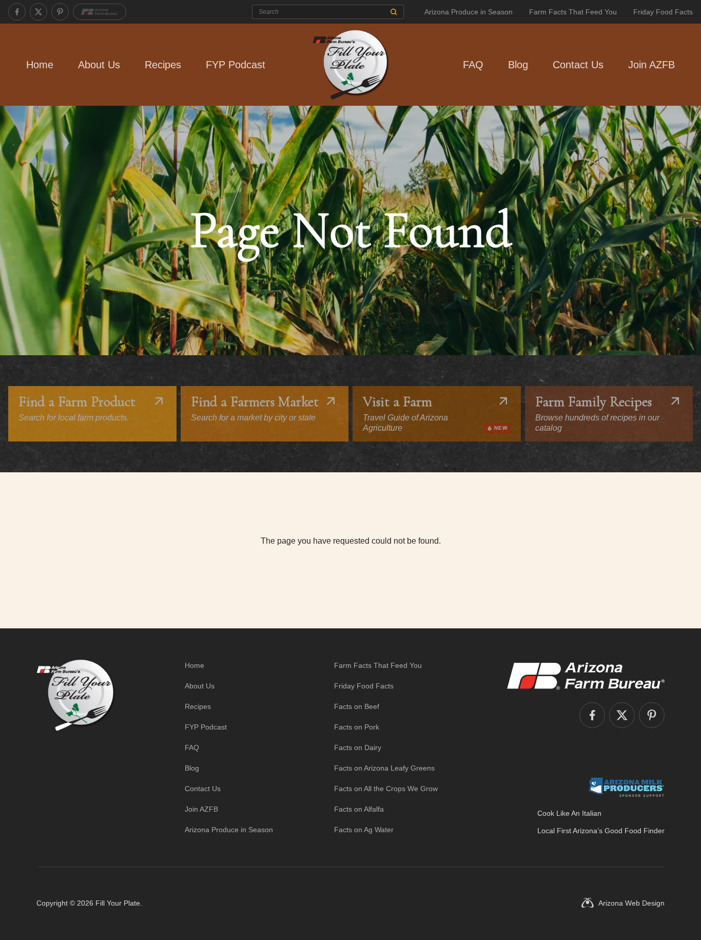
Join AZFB (651, 64)
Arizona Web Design (631, 903)
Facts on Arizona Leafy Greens (384, 768)
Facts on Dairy (357, 747)
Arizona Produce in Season (468, 12)
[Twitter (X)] (38, 12)
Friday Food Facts (663, 12)
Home (39, 64)
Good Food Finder (635, 831)
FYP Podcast (235, 64)
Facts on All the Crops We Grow (386, 788)
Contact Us (578, 64)
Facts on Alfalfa (359, 809)
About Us (99, 64)
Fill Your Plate (117, 903)
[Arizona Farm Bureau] (99, 12)
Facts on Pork (356, 727)
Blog (518, 64)
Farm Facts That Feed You (573, 12)
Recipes (163, 64)
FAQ (473, 64)
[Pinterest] (60, 12)
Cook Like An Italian (569, 813)
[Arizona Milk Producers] (626, 787)
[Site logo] (75, 747)
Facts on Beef (356, 706)
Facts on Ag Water (364, 830)
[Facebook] (17, 12)
